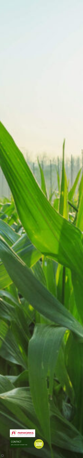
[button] (2, 455)
